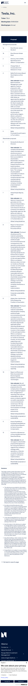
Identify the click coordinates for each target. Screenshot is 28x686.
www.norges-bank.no (8, 658)
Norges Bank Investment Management (9, 654)
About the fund (6, 650)
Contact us (4, 647)
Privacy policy (4, 677)
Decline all (20, 681)
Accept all (7, 681)
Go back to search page (11, 562)
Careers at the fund (7, 660)
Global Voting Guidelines (18, 127)
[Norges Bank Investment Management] (5, 3)
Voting (4, 7)
